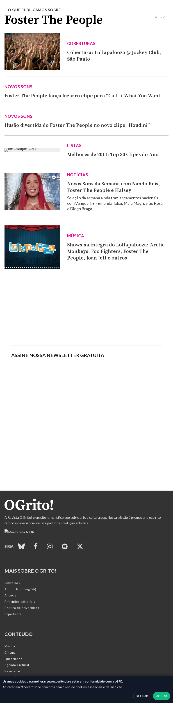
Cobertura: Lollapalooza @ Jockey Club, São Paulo (114, 56)
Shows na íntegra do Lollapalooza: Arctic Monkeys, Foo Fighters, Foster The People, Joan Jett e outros (115, 251)
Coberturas (81, 43)
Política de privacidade (22, 608)
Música (75, 235)
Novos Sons (18, 86)
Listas (74, 145)
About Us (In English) (20, 589)
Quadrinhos (13, 659)
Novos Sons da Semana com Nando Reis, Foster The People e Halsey (113, 187)
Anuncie (10, 595)
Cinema (10, 652)
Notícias (77, 174)
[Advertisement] (86, 307)
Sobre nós (12, 583)
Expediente (13, 614)
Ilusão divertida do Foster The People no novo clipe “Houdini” (77, 125)
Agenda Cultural (17, 665)
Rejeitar (142, 696)
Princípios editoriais (20, 601)
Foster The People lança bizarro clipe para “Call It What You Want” (84, 96)
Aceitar (161, 696)
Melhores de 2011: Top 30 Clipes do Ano (113, 155)
